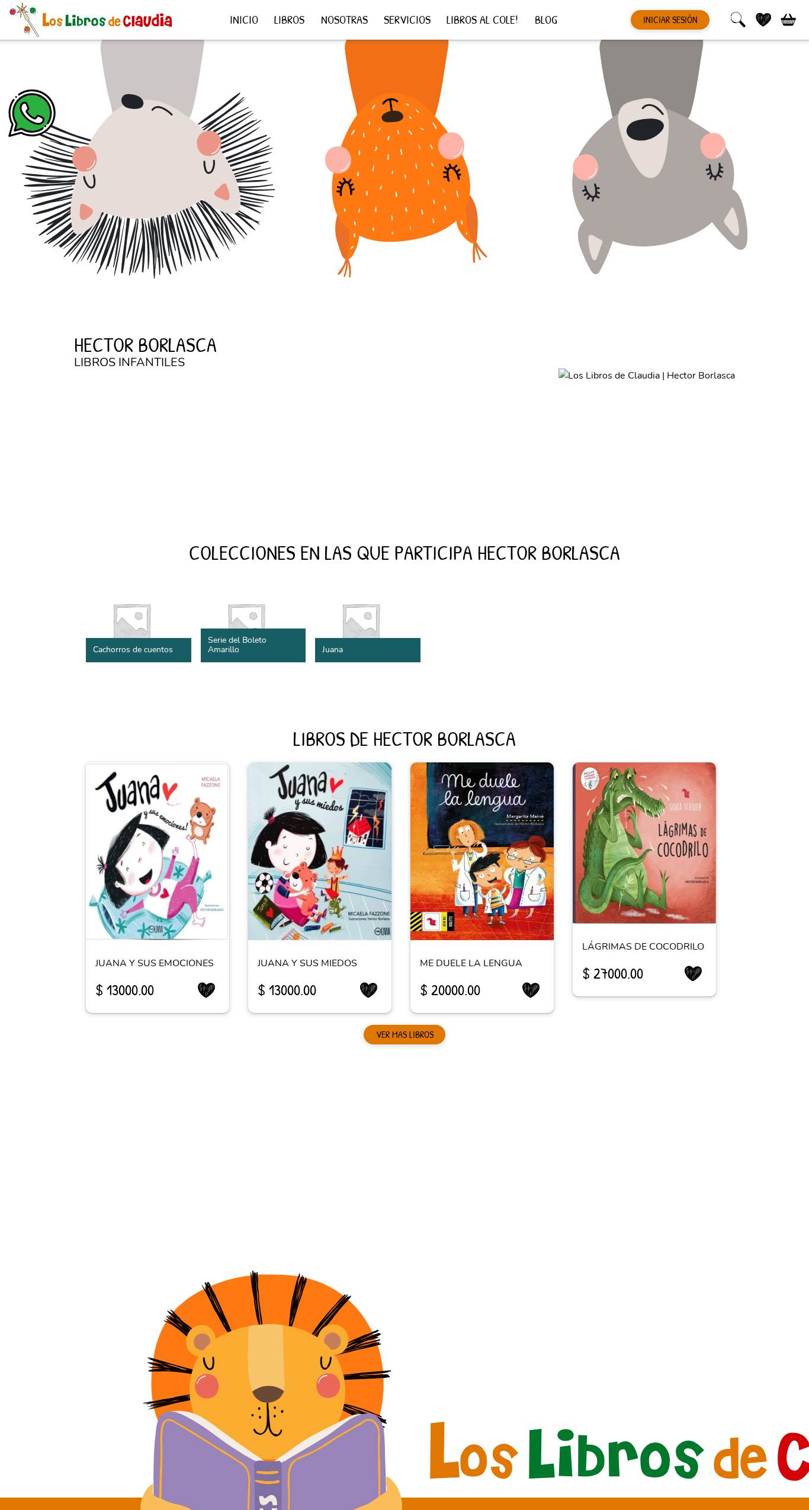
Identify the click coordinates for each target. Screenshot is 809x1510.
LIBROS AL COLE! (482, 19)
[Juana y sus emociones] (157, 851)
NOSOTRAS (344, 19)
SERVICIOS (407, 19)
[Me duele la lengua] (482, 851)
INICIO (244, 19)
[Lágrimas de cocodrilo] (644, 843)
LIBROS (289, 19)
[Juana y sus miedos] (319, 851)
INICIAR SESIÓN (670, 19)
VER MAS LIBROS (405, 1034)
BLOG (546, 19)
